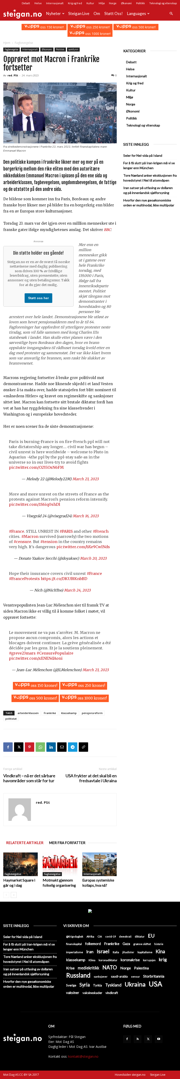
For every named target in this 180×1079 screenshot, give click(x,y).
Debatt (26, 3)
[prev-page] (6, 895)
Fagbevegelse (11, 49)
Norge (112, 3)
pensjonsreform (92, 713)
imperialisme (74, 952)
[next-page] (14, 895)
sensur (135, 976)
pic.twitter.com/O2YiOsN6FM (36, 467)
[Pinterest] (29, 747)
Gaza (126, 944)
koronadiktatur (108, 960)
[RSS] (137, 1039)
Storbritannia (153, 976)
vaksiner (72, 992)
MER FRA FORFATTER (67, 843)
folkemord (93, 944)
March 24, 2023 (77, 590)
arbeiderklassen (28, 713)
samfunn (73, 49)
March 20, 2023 (93, 558)
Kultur (90, 3)
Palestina (141, 968)
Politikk (140, 3)
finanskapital (74, 944)
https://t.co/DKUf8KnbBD (64, 578)
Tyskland (113, 984)
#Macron (29, 536)
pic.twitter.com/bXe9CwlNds (83, 546)
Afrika (90, 936)
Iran (90, 951)
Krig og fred (75, 3)
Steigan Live (78, 13)
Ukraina (135, 984)
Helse (38, 3)
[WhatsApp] (40, 747)
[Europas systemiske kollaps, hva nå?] (99, 864)
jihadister (128, 952)
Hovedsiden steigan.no (130, 1075)
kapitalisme (145, 952)
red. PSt (13, 75)
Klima (92, 960)
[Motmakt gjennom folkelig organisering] (60, 864)
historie (158, 943)
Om (97, 13)
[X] (18, 747)
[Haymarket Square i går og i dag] (20, 864)
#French (101, 531)
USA (155, 983)
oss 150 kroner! (51, 27)
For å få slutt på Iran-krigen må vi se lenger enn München (149, 165)
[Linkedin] (51, 747)
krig (163, 959)
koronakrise (130, 960)
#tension (48, 541)
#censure (22, 541)
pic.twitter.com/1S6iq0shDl (34, 504)
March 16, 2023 (86, 516)
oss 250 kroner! (97, 27)
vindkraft (111, 993)
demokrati (125, 936)
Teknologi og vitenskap (163, 3)
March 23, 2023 (85, 479)
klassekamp (69, 713)
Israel (103, 951)
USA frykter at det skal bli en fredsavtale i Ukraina (91, 778)
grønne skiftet (142, 943)
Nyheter (53, 13)
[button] (171, 13)
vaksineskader (92, 993)
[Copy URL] (83, 747)
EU (151, 935)
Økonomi (126, 3)
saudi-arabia (119, 976)
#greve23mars (22, 653)
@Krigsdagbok (74, 936)
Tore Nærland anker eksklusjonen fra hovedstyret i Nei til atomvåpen (150, 177)
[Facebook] (8, 747)
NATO (109, 967)
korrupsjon (149, 960)
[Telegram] (72, 747)
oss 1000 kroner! (97, 33)
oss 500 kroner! (143, 27)
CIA (100, 936)
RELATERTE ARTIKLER (24, 843)
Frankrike (50, 713)
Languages (136, 13)
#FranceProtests (24, 578)
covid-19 (110, 936)
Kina (160, 951)
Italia (116, 952)
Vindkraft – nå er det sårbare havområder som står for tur (29, 778)
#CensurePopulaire (55, 653)
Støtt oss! (113, 13)
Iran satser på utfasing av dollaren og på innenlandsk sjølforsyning (148, 190)
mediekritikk (88, 968)
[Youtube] (158, 1039)
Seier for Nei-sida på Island (142, 155)
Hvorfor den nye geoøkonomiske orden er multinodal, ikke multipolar (148, 202)
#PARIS (66, 531)
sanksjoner (101, 976)
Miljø (102, 3)
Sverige (71, 985)
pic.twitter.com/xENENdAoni (36, 658)
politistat (11, 718)
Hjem (6, 43)
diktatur (140, 936)
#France (16, 531)
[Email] (62, 747)
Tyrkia (97, 985)
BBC (107, 229)
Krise (70, 968)
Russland (78, 975)
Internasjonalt (55, 3)
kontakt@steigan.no (83, 1056)
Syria (84, 984)
